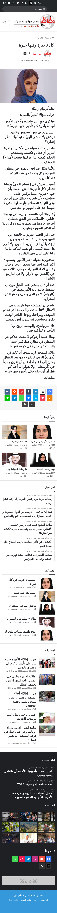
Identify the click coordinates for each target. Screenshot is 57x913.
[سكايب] (35, 398)
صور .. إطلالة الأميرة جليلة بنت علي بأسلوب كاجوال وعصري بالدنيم (20, 663)
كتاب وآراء (39, 38)
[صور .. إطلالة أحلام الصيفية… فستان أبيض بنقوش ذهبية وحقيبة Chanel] (47, 696)
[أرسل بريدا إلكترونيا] (25, 53)
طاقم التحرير (25, 900)
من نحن (36, 900)
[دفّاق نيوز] (34, 21)
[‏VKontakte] (7, 392)
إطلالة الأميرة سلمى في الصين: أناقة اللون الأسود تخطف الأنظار (21, 680)
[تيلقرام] (14, 398)
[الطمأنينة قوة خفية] (14, 432)
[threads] (30, 3)
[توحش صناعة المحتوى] (42, 460)
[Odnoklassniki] (49, 398)
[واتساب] (21, 398)
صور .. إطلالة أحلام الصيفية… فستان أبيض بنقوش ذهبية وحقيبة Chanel (22, 699)
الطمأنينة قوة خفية (19, 441)
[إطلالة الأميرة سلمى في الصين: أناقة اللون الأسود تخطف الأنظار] (47, 679)
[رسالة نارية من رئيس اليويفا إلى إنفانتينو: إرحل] (28, 816)
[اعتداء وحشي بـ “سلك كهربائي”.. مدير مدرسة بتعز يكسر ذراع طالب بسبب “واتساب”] (28, 827)
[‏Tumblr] (28, 392)
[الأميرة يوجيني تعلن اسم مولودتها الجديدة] (47, 718)
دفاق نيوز (36, 53)
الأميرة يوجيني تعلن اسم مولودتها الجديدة (21, 717)
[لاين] (7, 398)
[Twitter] (35, 3)
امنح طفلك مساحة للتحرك (20, 632)
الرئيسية (48, 38)
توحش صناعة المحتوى (45, 469)
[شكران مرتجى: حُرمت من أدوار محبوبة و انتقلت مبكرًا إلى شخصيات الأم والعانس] (10, 816)
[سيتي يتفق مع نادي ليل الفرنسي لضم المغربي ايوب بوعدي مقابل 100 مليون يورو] (10, 838)
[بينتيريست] (21, 392)
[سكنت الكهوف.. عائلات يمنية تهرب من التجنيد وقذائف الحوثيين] (46, 838)
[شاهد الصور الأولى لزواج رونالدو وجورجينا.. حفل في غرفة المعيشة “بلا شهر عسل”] (47, 731)
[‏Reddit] (14, 392)
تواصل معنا (13, 900)
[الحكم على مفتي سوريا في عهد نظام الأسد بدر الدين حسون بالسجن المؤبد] (46, 816)
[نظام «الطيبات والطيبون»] (14, 460)
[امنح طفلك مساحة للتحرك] (47, 635)
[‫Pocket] (42, 398)
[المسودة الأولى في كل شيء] (42, 432)
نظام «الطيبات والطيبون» (16, 469)
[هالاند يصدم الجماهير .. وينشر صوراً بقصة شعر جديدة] (28, 838)
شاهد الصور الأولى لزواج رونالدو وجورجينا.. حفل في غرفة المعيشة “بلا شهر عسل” (20, 734)
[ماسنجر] (28, 398)
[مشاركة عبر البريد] (32, 404)
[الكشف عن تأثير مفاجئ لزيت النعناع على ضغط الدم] (10, 827)
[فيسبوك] (49, 392)
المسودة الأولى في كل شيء (43, 441)
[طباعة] (25, 404)
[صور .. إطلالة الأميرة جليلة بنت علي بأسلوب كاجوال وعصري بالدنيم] (47, 662)
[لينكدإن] (35, 392)
